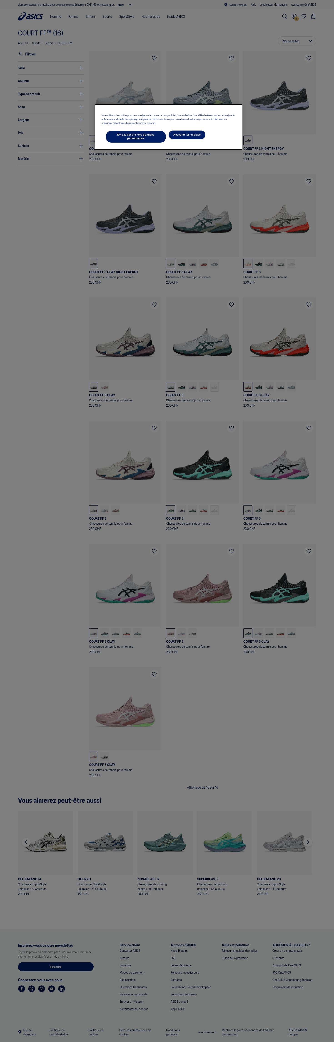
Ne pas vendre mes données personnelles (135, 136)
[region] (168, 127)
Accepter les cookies (187, 134)
